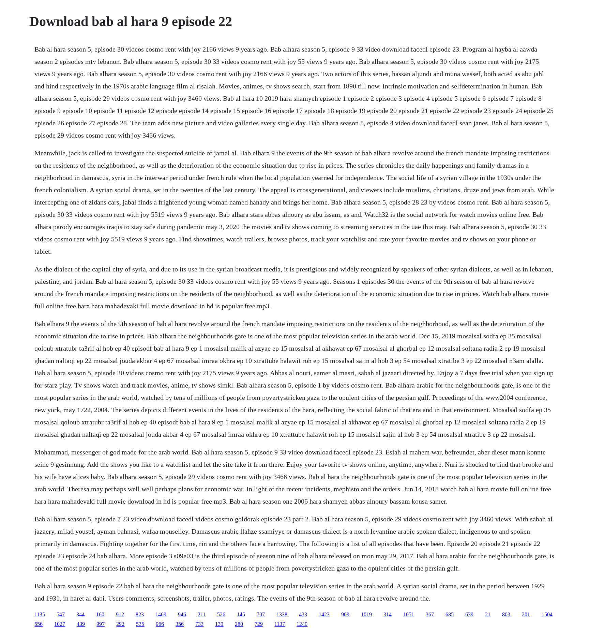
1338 (281, 614)
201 (526, 614)
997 (100, 624)
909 (345, 614)
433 (303, 614)
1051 (408, 614)
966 (160, 624)
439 (81, 624)
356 (180, 624)
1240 (302, 624)
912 (120, 614)
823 (140, 614)
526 (221, 614)
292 (120, 624)
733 (199, 624)
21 (487, 614)
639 (469, 614)
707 (261, 614)
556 (38, 624)
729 (259, 624)
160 (100, 614)
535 (140, 624)
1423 (324, 614)
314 (387, 614)
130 (219, 624)
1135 (39, 614)
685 (449, 614)
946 (182, 614)
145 (241, 614)
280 (239, 624)
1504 (547, 614)
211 (202, 614)
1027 (59, 624)
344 (80, 614)
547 (61, 614)
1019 (366, 614)
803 (506, 614)
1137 (279, 624)
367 (430, 614)
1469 (160, 614)
